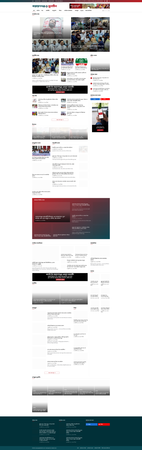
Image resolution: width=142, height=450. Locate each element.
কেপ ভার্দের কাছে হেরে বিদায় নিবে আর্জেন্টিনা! (56, 349)
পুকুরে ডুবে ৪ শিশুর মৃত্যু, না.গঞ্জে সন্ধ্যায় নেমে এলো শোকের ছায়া (64, 156)
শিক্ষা (75, 308)
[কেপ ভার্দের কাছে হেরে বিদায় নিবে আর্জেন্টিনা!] (39, 352)
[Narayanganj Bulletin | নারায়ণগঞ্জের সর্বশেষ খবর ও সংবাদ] (44, 6)
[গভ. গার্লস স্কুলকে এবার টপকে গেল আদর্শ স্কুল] (81, 329)
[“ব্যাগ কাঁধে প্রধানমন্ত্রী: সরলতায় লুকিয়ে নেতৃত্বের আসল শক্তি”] (94, 304)
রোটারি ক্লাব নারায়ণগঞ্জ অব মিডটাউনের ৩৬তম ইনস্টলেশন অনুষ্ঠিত (43, 263)
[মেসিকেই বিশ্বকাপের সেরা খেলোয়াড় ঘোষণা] (39, 328)
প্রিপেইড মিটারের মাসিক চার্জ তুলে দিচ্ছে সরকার (55, 393)
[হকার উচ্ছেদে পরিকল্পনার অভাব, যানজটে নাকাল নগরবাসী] (105, 304)
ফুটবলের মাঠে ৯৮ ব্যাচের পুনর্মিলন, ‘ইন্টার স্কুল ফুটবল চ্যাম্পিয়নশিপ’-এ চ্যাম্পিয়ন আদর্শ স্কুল (58, 337)
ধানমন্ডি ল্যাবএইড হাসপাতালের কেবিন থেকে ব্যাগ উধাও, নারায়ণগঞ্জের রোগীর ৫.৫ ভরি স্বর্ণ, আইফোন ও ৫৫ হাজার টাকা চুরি (101, 84)
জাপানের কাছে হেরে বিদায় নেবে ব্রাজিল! (55, 361)
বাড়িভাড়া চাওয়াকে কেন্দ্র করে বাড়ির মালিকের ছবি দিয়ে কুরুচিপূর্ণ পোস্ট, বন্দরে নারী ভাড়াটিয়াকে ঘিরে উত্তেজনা (62, 173)
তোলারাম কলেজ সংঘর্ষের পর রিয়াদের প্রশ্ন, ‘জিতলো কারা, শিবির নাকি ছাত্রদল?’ (67, 255)
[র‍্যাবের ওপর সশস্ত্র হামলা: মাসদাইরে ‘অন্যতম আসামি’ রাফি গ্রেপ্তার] (83, 183)
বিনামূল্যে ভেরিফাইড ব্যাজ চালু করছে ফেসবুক (76, 260)
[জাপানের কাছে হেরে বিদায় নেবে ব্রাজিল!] (39, 364)
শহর (42, 10)
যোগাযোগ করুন (44, 1)
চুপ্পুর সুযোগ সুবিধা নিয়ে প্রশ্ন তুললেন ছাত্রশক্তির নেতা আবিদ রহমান (105, 282)
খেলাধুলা (76, 10)
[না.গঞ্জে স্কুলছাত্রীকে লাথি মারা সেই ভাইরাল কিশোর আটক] (81, 343)
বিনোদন (34, 124)
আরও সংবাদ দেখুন (59, 119)
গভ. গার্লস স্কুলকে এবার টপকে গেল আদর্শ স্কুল (80, 335)
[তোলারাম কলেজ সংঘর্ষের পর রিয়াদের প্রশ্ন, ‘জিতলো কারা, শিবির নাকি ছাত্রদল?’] (67, 249)
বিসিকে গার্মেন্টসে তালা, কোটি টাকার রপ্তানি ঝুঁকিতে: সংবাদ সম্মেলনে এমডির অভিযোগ (72, 300)
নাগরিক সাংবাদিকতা (68, 10)
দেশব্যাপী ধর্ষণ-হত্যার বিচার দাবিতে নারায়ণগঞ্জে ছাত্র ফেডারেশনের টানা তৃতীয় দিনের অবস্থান (70, 393)
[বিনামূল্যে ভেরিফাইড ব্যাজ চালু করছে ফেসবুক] (63, 261)
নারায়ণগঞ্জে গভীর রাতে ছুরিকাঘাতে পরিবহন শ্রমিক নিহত (48, 34)
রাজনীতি (47, 10)
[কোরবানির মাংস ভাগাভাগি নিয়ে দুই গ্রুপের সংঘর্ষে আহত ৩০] (40, 387)
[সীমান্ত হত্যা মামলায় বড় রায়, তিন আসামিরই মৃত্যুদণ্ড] (41, 168)
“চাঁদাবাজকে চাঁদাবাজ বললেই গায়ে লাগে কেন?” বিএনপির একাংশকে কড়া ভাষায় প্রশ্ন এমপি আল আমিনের (81, 255)
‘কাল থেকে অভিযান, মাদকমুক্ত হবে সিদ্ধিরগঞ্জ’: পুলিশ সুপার (76, 113)
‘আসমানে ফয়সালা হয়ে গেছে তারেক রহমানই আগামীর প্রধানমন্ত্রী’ (102, 393)
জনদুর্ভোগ (54, 10)
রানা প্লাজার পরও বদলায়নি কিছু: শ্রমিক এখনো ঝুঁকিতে (104, 296)
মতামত (92, 271)
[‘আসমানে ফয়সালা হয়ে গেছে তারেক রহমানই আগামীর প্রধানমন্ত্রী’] (102, 387)
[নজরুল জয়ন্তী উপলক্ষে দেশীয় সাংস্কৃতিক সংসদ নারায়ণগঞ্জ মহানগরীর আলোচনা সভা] (41, 133)
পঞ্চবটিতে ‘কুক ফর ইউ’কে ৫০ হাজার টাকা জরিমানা (98, 28)
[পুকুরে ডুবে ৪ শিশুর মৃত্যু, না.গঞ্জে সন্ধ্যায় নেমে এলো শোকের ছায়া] (83, 157)
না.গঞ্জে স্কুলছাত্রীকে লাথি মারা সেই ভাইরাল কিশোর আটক (80, 348)
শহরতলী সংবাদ (56, 143)
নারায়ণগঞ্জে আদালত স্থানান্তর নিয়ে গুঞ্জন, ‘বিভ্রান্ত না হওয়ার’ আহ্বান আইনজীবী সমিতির (39, 49)
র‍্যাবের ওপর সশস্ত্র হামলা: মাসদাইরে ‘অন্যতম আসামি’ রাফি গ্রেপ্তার (64, 182)
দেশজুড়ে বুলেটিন (36, 377)
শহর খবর (34, 95)
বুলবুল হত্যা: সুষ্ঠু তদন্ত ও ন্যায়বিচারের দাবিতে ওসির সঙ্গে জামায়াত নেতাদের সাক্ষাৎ (88, 47)
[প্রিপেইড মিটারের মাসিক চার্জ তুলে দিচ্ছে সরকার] (55, 387)
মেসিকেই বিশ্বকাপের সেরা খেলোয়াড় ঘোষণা (55, 325)
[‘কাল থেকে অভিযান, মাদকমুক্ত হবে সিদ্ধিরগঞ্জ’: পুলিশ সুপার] (63, 113)
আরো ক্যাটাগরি (88, 10)
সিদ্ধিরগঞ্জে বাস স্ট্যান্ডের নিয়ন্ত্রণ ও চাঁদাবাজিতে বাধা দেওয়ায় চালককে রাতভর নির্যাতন (48, 105)
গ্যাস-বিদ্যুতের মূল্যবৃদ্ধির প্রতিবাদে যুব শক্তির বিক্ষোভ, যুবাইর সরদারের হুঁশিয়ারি (67, 67)
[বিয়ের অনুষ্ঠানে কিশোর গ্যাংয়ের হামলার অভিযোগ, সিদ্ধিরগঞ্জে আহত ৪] (34, 113)
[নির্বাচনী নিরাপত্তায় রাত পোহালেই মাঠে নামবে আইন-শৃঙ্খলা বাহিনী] (40, 404)
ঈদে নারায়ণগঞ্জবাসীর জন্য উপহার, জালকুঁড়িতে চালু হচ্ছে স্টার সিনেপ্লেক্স (59, 137)
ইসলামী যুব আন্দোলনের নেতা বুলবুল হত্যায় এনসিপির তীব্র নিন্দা (81, 67)
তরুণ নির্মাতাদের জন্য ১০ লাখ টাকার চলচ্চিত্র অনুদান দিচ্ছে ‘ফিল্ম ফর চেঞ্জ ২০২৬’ (77, 137)
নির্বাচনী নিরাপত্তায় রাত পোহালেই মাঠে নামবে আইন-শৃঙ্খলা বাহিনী (39, 410)
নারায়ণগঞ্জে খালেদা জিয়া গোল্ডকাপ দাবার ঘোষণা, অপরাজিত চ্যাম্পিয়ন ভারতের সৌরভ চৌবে (59, 313)
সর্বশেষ (38, 10)
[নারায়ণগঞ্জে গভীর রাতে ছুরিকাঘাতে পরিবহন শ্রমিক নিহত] (51, 28)
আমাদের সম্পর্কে (37, 1)
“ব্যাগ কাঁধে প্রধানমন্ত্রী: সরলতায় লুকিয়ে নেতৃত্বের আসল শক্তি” (94, 308)
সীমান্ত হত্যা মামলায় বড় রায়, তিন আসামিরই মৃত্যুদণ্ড (40, 175)
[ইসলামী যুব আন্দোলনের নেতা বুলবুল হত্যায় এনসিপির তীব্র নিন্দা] (81, 61)
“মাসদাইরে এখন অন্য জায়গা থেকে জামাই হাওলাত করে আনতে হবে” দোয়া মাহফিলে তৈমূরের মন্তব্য (77, 266)
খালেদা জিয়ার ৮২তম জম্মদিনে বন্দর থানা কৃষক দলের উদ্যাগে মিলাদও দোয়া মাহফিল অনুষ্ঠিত (76, 79)
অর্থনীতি (34, 283)
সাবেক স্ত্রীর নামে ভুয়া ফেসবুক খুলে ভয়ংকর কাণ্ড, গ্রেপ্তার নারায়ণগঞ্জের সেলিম (63, 164)
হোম (33, 1)
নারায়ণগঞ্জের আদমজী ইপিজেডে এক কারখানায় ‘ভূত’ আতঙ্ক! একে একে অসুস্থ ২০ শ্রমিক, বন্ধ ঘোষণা (79, 27)
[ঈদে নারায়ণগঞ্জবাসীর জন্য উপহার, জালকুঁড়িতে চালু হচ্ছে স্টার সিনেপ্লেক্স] (60, 133)
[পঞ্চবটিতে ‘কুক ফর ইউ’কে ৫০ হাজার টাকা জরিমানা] (100, 23)
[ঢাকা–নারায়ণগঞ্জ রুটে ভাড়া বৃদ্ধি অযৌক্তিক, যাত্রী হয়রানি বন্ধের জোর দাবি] (94, 291)
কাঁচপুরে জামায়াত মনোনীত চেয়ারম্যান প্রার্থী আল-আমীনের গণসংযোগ (76, 73)
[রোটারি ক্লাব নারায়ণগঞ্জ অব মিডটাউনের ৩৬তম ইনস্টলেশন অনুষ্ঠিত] (45, 253)
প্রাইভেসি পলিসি (51, 1)
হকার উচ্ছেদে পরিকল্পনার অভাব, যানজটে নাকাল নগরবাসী (105, 308)
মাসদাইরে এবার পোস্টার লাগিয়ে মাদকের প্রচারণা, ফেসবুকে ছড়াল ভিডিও (41, 192)
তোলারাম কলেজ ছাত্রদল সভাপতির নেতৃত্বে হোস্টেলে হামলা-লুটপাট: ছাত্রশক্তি (80, 362)
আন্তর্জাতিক (93, 243)
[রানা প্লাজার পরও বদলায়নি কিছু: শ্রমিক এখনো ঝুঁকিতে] (105, 291)
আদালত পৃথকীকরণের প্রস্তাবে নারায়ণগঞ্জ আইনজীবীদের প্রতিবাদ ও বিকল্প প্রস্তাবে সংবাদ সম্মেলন (76, 106)
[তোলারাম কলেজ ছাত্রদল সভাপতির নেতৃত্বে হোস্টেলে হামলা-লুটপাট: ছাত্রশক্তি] (81, 357)
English (81, 10)
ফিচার (60, 10)
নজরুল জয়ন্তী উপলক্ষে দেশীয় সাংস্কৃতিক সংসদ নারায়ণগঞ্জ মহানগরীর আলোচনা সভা (39, 137)
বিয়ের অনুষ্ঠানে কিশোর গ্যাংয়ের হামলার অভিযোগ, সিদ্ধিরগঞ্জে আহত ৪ (48, 113)
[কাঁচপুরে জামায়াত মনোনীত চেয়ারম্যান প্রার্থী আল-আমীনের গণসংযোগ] (63, 74)
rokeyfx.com (53, 448)
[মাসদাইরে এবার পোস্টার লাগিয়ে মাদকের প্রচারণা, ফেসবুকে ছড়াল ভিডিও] (41, 185)
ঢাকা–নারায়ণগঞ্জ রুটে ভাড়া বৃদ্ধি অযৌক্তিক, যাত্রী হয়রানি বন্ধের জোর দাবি (94, 296)
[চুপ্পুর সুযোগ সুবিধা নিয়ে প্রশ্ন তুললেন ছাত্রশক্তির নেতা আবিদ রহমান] (105, 277)
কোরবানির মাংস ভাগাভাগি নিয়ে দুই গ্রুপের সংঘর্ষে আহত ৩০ (39, 393)
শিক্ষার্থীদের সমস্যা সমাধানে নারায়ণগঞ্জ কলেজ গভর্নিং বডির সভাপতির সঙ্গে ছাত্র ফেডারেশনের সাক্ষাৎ (81, 321)
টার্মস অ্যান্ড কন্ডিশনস (59, 1)
